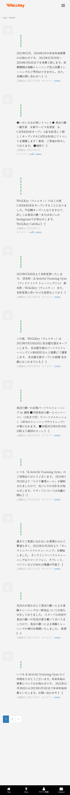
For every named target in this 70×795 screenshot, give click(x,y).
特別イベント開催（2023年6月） (45, 110)
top (5, 17)
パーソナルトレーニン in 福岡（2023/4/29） (45, 395)
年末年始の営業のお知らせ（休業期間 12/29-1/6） (46, 41)
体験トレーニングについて (46, 596)
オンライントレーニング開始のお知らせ (46, 529)
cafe (31, 154)
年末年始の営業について (44, 664)
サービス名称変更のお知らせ (46, 261)
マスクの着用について (42, 462)
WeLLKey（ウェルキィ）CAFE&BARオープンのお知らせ (46, 186)
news (57, 80)
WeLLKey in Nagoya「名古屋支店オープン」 (44, 326)
